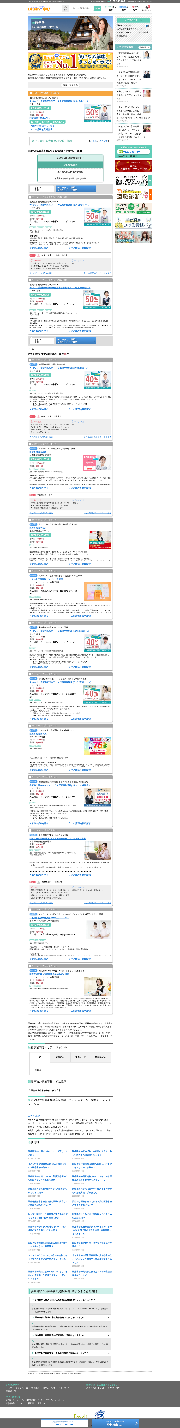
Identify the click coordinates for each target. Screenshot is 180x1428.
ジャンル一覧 (22, 1388)
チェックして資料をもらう (44, 359)
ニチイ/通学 (34, 1116)
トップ (9, 1388)
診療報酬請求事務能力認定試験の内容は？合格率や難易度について (48, 1203)
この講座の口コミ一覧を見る (98, 273)
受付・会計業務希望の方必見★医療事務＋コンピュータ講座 (58, 838)
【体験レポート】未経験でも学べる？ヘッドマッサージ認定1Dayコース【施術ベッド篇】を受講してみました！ (131, 133)
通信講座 (35, 1388)
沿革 (102, 1388)
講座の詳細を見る (40, 248)
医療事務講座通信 (38, 452)
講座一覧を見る (70, 85)
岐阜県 (93, 141)
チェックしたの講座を (115, 1423)
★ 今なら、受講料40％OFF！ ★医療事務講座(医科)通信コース (59, 368)
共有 (65, 10)
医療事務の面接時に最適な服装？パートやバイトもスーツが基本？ (92, 1165)
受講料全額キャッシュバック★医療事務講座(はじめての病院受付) (60, 785)
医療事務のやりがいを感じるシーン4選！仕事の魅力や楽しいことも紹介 (47, 1228)
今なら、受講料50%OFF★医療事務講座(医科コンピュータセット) (60, 288)
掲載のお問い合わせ (145, 1)
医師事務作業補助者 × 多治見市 (46, 1090)
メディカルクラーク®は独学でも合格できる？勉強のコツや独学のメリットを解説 (47, 1257)
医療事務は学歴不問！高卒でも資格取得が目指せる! (92, 1244)
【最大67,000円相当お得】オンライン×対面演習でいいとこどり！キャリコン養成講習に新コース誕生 (128, 79)
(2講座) (70, 165)
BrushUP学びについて (32, 1400)
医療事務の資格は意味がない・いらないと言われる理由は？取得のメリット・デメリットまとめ (48, 1275)
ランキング (64, 1388)
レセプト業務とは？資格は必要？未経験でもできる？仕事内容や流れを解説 (48, 1216)
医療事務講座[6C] (38, 528)
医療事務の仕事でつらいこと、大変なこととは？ (48, 1153)
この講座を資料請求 (42, 129)
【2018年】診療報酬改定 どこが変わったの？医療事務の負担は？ (47, 1165)
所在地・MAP (114, 1388)
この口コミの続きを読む (42, 273)
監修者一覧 (11, 1391)
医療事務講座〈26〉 (39, 734)
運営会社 (42, 1403)
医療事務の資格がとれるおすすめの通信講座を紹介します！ (92, 1273)
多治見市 (103, 141)
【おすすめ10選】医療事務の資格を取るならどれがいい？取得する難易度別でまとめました (92, 1259)
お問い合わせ (12, 1400)
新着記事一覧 (144, 47)
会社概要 (30, 1403)
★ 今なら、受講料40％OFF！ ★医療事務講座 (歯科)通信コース (59, 631)
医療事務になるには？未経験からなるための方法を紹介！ (92, 1216)
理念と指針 (91, 1388)
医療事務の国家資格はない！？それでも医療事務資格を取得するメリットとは (92, 1178)
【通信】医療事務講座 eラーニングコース (49, 918)
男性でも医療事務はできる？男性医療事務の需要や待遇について (92, 1203)
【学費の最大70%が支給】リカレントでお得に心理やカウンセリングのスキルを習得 (128, 60)
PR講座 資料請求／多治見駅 (46, 93)
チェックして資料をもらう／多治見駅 (49, 197)
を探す (123, 8)
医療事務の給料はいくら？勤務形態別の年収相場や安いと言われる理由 (48, 1178)
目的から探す (49, 1388)
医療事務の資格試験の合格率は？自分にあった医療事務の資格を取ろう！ (92, 1153)
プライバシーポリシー (56, 1400)
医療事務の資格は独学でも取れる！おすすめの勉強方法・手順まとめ (92, 1191)
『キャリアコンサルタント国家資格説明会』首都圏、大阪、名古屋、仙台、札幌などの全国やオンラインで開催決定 (133, 114)
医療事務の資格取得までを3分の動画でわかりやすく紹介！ (47, 1191)
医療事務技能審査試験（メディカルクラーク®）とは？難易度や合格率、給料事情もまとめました (92, 1230)
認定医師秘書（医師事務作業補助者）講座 (49, 974)
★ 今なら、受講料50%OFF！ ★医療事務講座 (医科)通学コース (59, 101)
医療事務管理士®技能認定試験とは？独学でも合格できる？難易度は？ (47, 1244)
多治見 (38, 1070)
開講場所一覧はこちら (40, 118)
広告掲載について (14, 1403)
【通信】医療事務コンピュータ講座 (46, 579)
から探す (110, 8)
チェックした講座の (68, 188)
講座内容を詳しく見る (43, 126)
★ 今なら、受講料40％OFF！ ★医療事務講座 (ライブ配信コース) (60, 682)
